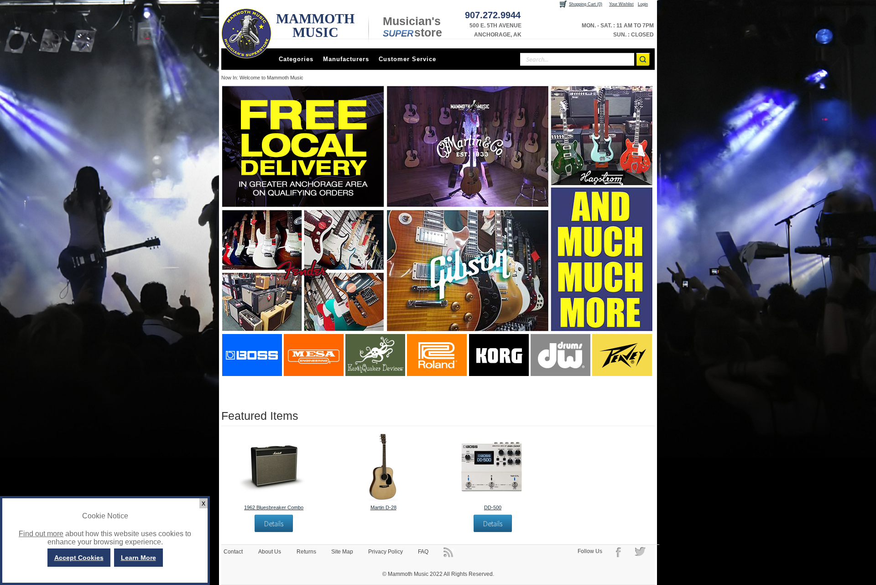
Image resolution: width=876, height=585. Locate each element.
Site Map (342, 551)
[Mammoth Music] (246, 33)
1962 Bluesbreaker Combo (273, 507)
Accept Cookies (79, 557)
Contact (233, 551)
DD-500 (492, 507)
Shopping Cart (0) (585, 4)
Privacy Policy (385, 551)
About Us (269, 551)
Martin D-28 (383, 507)
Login (643, 4)
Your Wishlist (621, 4)
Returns (306, 551)
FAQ (423, 551)
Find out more (41, 534)
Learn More (138, 557)
